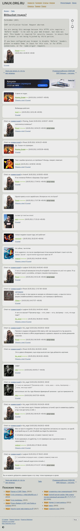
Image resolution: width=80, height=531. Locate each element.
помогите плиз (54, 509)
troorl (17, 112)
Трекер (37, 6)
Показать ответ (20, 100)
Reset (17, 51)
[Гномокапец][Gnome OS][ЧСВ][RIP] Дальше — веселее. (64, 72)
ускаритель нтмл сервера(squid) (60, 491)
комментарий (16, 121)
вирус (51, 505)
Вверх (75, 519)
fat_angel (18, 319)
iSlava (17, 300)
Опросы (31, 6)
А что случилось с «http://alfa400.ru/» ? (24, 494)
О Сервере (5, 519)
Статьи (45, 3)
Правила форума (14, 519)
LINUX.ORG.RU (13, 3)
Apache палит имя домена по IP (22, 509)
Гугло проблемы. (17, 500)
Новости (31, 3)
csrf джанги (19, 292)
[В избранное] (72, 20)
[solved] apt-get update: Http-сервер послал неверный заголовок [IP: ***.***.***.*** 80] (60, 497)
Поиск (43, 6)
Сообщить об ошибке (8, 521)
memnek (18, 238)
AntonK (17, 164)
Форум (52, 3)
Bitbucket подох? (15, 15)
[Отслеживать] (72, 26)
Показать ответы (20, 261)
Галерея (38, 3)
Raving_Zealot (20, 97)
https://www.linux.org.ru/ (9, 523)
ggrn (16, 219)
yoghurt (17, 258)
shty (16, 370)
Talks (13, 11)
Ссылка (6, 65)
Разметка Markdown (26, 519)
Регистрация (65, 3)
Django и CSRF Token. (19, 491)
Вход (74, 3)
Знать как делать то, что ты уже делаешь (15, 72)
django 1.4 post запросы (57, 502)
